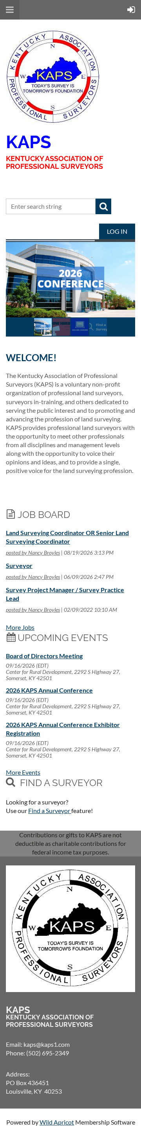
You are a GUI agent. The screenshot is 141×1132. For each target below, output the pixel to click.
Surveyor (19, 565)
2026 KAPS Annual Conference (49, 690)
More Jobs (20, 627)
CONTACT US (33, 184)
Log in (117, 231)
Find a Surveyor (49, 810)
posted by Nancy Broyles (33, 552)
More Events (23, 772)
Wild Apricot (57, 1122)
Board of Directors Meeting (44, 655)
